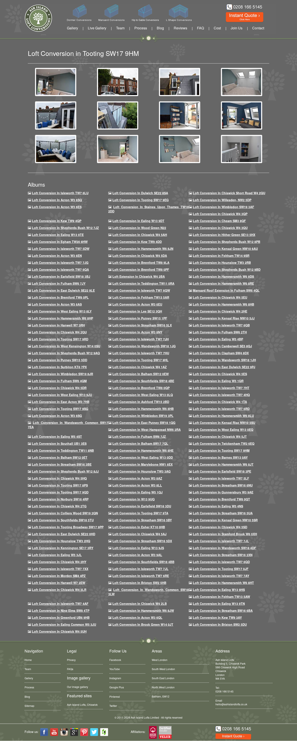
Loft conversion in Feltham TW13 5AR (140, 297)
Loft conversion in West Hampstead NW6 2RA (146, 429)
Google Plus (116, 687)
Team (120, 27)
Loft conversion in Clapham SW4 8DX (221, 353)
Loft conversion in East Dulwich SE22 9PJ (224, 367)
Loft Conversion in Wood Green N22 (139, 228)
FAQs (70, 669)
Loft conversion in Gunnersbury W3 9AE (223, 492)
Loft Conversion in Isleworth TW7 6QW (141, 290)
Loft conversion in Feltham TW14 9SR (221, 255)
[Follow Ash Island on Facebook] (44, 732)
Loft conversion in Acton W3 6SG (57, 415)
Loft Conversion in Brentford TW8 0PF (140, 269)
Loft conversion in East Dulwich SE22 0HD (63, 534)
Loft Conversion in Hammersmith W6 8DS (223, 276)
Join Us (236, 27)
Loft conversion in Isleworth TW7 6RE (140, 576)
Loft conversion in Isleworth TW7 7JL (221, 541)
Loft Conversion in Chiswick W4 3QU (220, 228)
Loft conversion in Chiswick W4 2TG (59, 506)
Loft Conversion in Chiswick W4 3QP (220, 214)
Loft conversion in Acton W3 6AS (57, 304)
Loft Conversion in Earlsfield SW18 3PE (222, 471)
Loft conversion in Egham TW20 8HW (60, 241)
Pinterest (114, 696)
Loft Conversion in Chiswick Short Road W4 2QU (229, 193)
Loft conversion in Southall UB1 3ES (59, 443)
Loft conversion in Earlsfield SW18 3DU (141, 506)
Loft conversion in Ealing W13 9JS (138, 548)
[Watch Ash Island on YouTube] (54, 732)
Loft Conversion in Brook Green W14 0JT (142, 624)
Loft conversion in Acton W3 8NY (137, 332)
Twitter (113, 706)
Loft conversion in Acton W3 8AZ (137, 478)
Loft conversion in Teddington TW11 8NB (63, 450)
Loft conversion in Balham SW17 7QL (140, 443)
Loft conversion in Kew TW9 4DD (137, 241)
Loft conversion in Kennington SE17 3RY (62, 548)
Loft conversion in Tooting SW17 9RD (60, 339)
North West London (163, 687)
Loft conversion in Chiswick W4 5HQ (59, 478)
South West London (163, 669)
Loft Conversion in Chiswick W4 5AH (139, 235)
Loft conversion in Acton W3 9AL (137, 555)
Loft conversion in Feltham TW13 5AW (221, 596)
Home (28, 660)
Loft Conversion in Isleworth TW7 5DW (60, 248)
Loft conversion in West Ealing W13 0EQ (223, 429)
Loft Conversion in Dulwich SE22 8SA (140, 193)
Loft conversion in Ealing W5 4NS (218, 506)
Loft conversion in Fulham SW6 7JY (58, 283)
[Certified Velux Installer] (165, 732)
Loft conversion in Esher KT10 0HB (138, 527)
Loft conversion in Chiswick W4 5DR (59, 388)
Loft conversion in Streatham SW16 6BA (223, 610)
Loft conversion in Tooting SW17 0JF (221, 569)
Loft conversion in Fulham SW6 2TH (220, 332)
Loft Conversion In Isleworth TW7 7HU (140, 353)
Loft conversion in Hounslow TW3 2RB (222, 262)
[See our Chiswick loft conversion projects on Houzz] (104, 732)
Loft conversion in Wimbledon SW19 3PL (143, 415)
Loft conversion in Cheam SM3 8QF (219, 221)
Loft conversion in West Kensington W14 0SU (66, 346)
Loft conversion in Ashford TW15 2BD (140, 402)
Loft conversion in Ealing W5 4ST (57, 436)
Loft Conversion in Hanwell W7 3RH (58, 325)
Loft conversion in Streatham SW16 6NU (223, 485)
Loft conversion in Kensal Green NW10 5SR (225, 520)
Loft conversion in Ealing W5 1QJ (137, 492)
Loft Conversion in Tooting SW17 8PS (60, 485)
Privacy (71, 660)
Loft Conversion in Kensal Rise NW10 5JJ (224, 318)
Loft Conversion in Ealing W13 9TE (58, 235)
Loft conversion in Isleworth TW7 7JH (140, 339)
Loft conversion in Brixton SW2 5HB (139, 582)
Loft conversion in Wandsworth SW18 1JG (144, 346)
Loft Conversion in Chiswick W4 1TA (220, 402)
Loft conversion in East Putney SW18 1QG (143, 422)
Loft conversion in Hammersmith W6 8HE (143, 450)
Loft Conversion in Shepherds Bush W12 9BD (226, 269)
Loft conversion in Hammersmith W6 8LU (223, 415)
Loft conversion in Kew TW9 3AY (217, 617)
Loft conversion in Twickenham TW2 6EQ (223, 443)
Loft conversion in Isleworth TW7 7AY (221, 576)
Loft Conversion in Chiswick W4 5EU (220, 297)
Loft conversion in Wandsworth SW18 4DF (224, 548)
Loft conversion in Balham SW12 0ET (59, 457)
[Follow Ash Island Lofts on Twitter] (94, 732)
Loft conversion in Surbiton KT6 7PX (59, 367)
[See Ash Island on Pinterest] (84, 732)
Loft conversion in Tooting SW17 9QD (60, 492)
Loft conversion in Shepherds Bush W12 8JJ (65, 471)
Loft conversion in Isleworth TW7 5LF (221, 478)
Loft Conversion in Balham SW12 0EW (140, 374)
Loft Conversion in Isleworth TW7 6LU (60, 193)
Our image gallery (77, 687)
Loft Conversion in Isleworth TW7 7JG (60, 262)
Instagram (115, 678)
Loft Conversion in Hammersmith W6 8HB (223, 304)
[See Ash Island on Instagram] (64, 732)
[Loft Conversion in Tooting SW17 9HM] (55, 81)
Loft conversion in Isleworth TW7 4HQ (221, 395)
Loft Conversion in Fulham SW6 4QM (59, 381)
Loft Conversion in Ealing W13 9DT (138, 221)
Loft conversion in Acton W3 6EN (57, 255)
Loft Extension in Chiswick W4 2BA (138, 276)
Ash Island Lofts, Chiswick (82, 704)
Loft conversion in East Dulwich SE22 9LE (63, 290)
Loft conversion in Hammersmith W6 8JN (142, 248)
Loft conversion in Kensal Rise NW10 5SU (224, 422)
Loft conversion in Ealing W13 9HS (219, 589)
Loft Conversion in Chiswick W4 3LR (59, 589)
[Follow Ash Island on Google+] (74, 732)
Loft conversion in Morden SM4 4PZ (59, 576)
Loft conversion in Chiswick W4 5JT (220, 436)
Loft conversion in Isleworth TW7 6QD (221, 562)
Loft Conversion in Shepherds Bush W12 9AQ (66, 353)
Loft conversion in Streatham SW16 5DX (142, 541)
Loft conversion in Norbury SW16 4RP (60, 499)
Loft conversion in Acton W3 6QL (137, 617)
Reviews (180, 27)
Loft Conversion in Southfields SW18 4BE (143, 381)
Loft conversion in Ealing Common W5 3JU (64, 624)
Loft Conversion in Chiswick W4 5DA (139, 255)
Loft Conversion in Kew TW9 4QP (56, 221)
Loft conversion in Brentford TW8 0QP (141, 388)
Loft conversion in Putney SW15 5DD (59, 360)
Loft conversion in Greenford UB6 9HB (61, 617)
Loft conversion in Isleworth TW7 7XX (60, 569)
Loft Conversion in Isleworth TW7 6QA (60, 269)
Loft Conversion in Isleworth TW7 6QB (221, 325)
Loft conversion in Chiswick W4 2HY (59, 562)
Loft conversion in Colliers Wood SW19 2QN (65, 513)
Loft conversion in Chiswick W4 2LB (139, 603)
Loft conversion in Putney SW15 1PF (139, 318)
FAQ (200, 27)
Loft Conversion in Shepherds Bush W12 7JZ (65, 228)
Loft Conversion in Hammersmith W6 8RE (223, 283)
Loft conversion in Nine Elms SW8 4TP (60, 610)
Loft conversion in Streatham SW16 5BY (142, 520)
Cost (217, 27)
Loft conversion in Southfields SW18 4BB (143, 562)
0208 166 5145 (224, 691)
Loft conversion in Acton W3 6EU (137, 304)
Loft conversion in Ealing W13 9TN (219, 603)
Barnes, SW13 (160, 696)
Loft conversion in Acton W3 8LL (137, 485)
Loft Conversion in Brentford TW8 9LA (140, 262)
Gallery (72, 27)
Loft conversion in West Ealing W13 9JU (62, 395)
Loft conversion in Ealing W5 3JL (57, 555)
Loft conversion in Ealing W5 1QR (218, 381)
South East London (163, 678)
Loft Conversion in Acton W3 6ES (57, 207)
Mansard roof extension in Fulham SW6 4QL (226, 290)
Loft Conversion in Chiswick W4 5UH (59, 631)
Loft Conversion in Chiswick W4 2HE (220, 311)
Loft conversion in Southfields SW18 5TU (63, 520)
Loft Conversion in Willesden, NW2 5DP (222, 200)
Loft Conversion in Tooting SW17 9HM (221, 450)
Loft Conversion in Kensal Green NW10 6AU (225, 248)
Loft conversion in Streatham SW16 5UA (223, 513)
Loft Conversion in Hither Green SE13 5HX (224, 235)
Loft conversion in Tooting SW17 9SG (60, 408)
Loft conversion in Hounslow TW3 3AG (141, 471)
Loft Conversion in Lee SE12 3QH (137, 311)
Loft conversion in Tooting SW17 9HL (140, 360)
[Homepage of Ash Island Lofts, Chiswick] (35, 18)
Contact (258, 27)
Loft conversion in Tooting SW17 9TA (140, 513)
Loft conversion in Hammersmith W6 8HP (62, 318)
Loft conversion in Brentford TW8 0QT (221, 499)
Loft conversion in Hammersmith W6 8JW (143, 610)
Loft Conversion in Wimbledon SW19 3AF (223, 207)
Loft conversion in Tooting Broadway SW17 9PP (67, 527)
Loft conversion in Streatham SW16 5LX (142, 325)
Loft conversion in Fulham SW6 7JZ (139, 436)
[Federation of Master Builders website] (153, 732)
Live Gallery (97, 27)
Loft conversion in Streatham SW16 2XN (222, 555)
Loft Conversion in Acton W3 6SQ (57, 200)
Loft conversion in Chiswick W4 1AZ (139, 367)
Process (140, 27)
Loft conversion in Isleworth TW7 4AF (60, 603)
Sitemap (29, 706)
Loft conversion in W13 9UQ (133, 499)
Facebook (115, 660)
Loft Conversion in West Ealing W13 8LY (62, 311)
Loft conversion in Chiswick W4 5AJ (139, 534)
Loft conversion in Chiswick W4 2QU (59, 332)
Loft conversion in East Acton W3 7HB (60, 402)
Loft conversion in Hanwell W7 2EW (58, 582)
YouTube (114, 669)
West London (159, 660)
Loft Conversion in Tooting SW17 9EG (140, 200)
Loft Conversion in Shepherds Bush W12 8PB (226, 241)
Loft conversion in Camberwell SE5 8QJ (222, 346)
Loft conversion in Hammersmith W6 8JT (223, 464)
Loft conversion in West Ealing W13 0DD (142, 457)
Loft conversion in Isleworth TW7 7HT (221, 388)
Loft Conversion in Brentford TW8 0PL (60, 297)
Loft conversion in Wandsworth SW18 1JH (224, 360)
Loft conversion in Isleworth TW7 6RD (221, 408)
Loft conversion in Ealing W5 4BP (218, 339)
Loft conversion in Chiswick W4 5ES (220, 374)
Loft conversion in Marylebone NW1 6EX (142, 464)
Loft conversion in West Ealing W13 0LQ (142, 395)
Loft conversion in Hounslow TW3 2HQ (61, 541)
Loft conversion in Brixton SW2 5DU (220, 624)
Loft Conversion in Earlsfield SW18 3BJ (61, 276)
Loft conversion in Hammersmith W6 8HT (223, 582)
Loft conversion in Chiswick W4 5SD (220, 527)
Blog (160, 27)
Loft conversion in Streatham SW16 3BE (62, 464)
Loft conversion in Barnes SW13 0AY (220, 457)
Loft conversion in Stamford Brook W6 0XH (225, 534)
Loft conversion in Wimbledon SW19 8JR (62, 374)
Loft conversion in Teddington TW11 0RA (143, 283)
